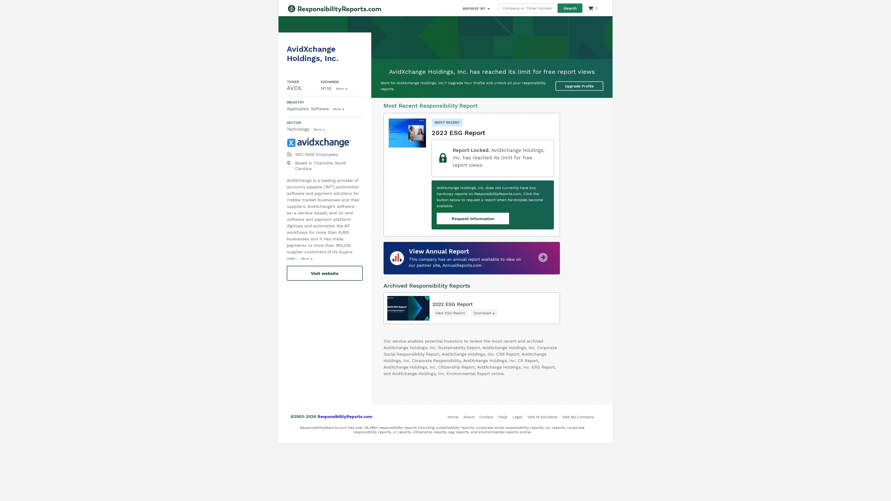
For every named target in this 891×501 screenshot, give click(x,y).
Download (482, 313)
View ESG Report (450, 313)
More (340, 88)
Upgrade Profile (579, 86)
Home (453, 417)
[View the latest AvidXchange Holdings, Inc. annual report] (543, 260)
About (468, 417)
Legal (517, 417)
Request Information (473, 218)
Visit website (325, 273)
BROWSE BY (474, 8)
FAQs (502, 417)
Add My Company (578, 417)
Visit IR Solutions (542, 417)
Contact (486, 417)
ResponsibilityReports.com (344, 416)
